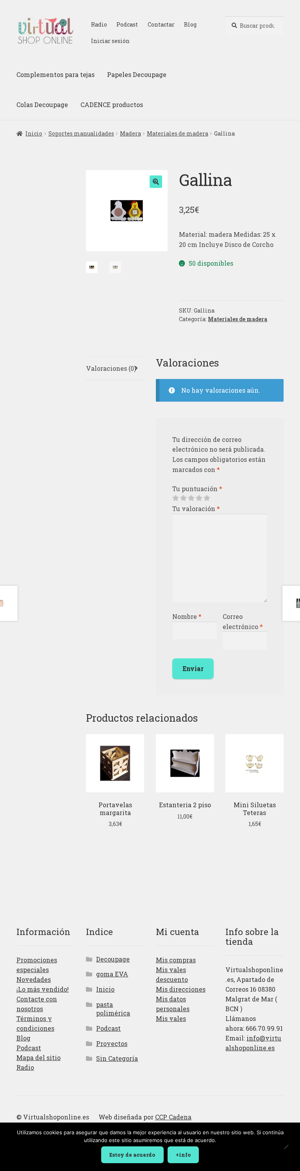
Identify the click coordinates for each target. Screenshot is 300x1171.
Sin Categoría (117, 1058)
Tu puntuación (197, 488)
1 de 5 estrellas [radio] (175, 498)
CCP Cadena (173, 1117)
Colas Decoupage (42, 104)
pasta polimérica (113, 1008)
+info (183, 1154)
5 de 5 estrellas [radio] (207, 498)
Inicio (33, 133)
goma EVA (112, 974)
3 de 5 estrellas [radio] (191, 498)
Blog (190, 24)
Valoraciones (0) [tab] (111, 368)
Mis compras (176, 960)
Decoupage (113, 959)
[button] (156, 181)
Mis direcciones (180, 989)
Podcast (127, 24)
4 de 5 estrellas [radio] (199, 498)
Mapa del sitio (38, 1057)
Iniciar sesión (110, 41)
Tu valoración (196, 508)
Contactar (161, 24)
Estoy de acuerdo (132, 1154)
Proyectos (111, 1043)
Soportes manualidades (81, 133)
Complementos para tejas (55, 74)
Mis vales (171, 1018)
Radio (99, 24)
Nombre (187, 616)
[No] (286, 1147)
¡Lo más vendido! (42, 989)
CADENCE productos (111, 104)
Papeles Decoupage (136, 74)
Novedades (33, 979)
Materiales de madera (177, 133)
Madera (130, 133)
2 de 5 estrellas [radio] (183, 498)
